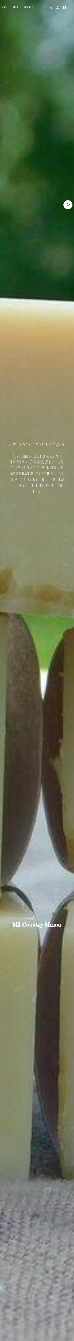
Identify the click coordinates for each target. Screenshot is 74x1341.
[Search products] (68, 204)
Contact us (28, 7)
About (15, 7)
